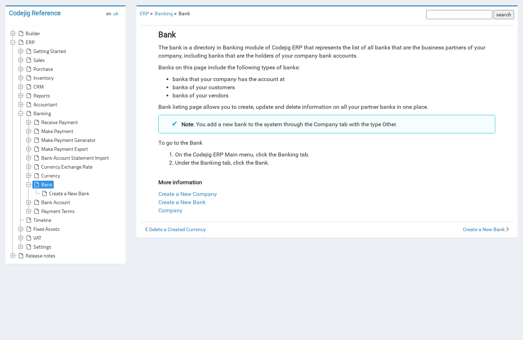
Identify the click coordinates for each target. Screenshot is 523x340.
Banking (42, 113)
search (503, 14)
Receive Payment (59, 122)
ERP (30, 42)
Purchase (43, 68)
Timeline (42, 220)
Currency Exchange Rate (67, 166)
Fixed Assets (46, 228)
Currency (50, 175)
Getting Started (49, 51)
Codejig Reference (35, 13)
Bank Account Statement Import (75, 157)
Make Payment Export (64, 148)
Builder (33, 33)
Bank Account (55, 202)
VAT (37, 237)
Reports (41, 95)
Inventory (43, 77)
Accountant (45, 104)
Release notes (41, 255)
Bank (46, 184)
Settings (42, 246)
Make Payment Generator (68, 140)
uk (115, 13)
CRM (38, 86)
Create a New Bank (69, 193)
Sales (39, 60)
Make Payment (57, 131)
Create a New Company (187, 194)
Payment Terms (58, 211)
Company (170, 210)
